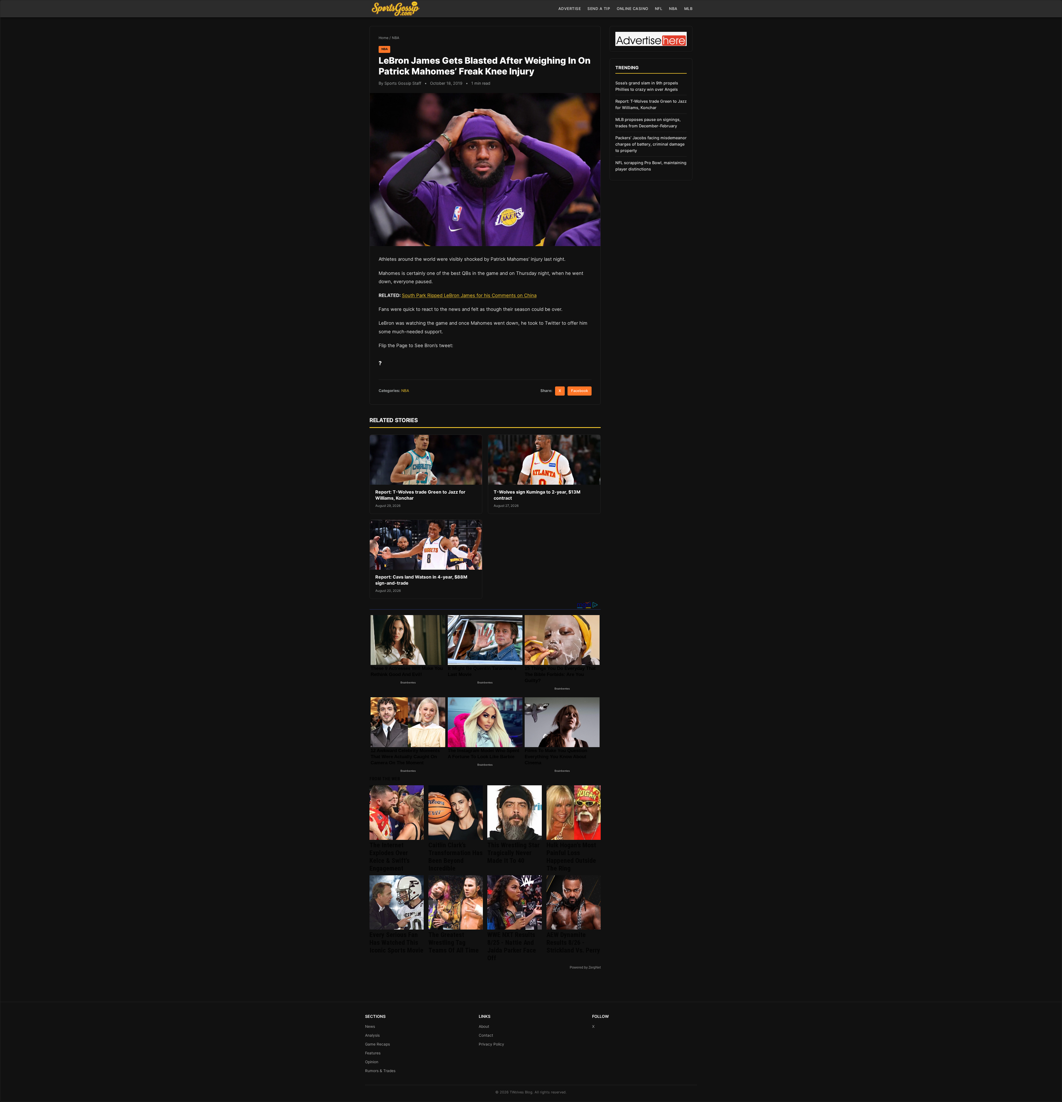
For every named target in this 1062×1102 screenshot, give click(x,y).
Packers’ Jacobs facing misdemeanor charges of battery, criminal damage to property (651, 144)
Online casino (632, 8)
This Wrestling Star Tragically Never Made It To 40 (513, 852)
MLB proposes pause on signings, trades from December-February (648, 122)
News (370, 1026)
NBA (673, 8)
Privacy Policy (491, 1044)
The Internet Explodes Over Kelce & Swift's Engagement (389, 856)
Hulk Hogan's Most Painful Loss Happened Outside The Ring (571, 856)
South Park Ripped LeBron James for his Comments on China (469, 295)
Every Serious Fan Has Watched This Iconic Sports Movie (396, 942)
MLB (688, 8)
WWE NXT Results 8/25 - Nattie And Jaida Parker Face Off (511, 946)
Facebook (579, 391)
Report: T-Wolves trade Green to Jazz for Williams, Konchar (651, 104)
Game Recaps (377, 1044)
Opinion (371, 1062)
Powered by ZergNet (585, 967)
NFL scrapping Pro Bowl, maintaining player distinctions (650, 165)
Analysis (372, 1035)
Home (383, 38)
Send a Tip (598, 8)
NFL (659, 8)
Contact (486, 1035)
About (484, 1026)
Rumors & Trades (380, 1071)
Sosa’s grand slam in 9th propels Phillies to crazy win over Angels (646, 86)
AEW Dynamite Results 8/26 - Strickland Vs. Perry (573, 942)
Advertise (569, 8)
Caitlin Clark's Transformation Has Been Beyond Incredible (455, 856)
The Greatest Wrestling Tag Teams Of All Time (453, 942)
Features (373, 1053)
